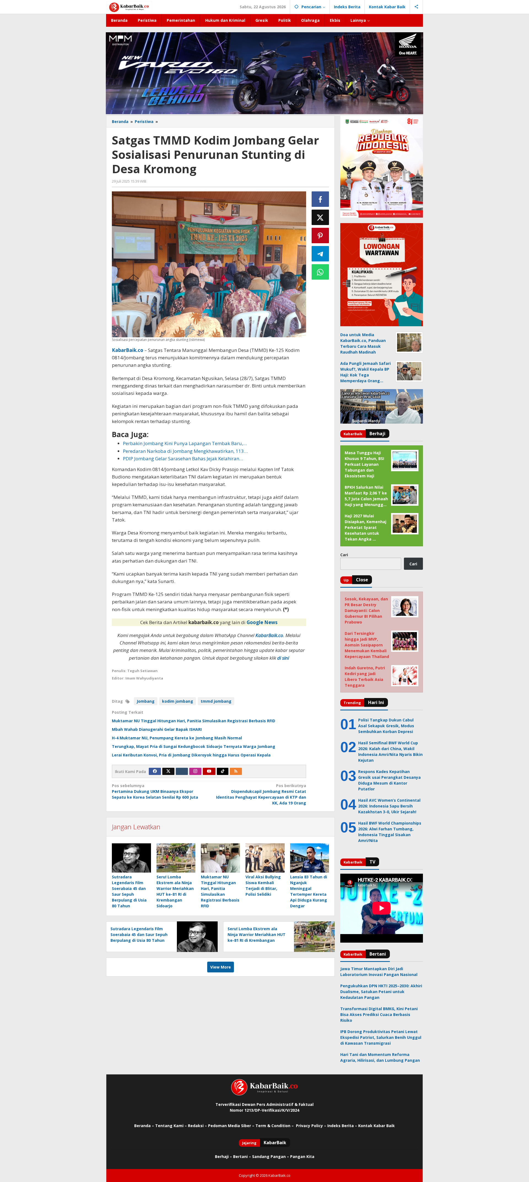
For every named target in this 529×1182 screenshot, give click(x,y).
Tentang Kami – (171, 1125)
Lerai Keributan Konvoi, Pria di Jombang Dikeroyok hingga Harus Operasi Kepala (191, 755)
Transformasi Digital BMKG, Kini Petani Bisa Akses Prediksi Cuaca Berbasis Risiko (379, 1014)
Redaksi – (198, 1125)
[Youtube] (209, 771)
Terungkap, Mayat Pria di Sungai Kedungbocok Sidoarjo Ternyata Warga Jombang (193, 746)
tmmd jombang (216, 701)
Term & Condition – (275, 1125)
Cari (344, 554)
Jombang (146, 701)
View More (220, 967)
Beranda (142, 1125)
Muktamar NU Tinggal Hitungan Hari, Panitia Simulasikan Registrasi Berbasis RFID (193, 720)
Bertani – (242, 1156)
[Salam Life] (182, 771)
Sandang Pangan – (271, 1156)
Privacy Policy (309, 1125)
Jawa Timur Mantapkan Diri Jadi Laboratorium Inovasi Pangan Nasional (378, 971)
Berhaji (222, 1156)
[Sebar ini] (320, 199)
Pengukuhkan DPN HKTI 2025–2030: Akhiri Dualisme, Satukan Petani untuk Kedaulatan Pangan (381, 991)
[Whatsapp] (320, 272)
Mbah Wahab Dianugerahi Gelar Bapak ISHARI (157, 729)
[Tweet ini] (320, 217)
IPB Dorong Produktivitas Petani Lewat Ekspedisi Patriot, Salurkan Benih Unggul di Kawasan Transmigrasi (380, 1037)
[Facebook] (155, 771)
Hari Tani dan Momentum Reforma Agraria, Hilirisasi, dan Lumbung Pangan (380, 1057)
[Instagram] (195, 771)
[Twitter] (168, 771)
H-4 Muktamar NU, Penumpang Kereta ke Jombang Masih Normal (177, 737)
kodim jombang (177, 701)
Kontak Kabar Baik (376, 1125)
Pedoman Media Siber (229, 1125)
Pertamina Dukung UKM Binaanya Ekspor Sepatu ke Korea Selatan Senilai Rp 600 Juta (155, 791)
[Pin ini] (320, 235)
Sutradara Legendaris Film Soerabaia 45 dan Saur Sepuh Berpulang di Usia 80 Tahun (139, 934)
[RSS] (236, 771)
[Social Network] (416, 7)
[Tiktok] (222, 771)
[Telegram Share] (320, 253)
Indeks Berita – (342, 1125)
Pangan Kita (302, 1156)
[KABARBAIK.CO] (129, 6)
